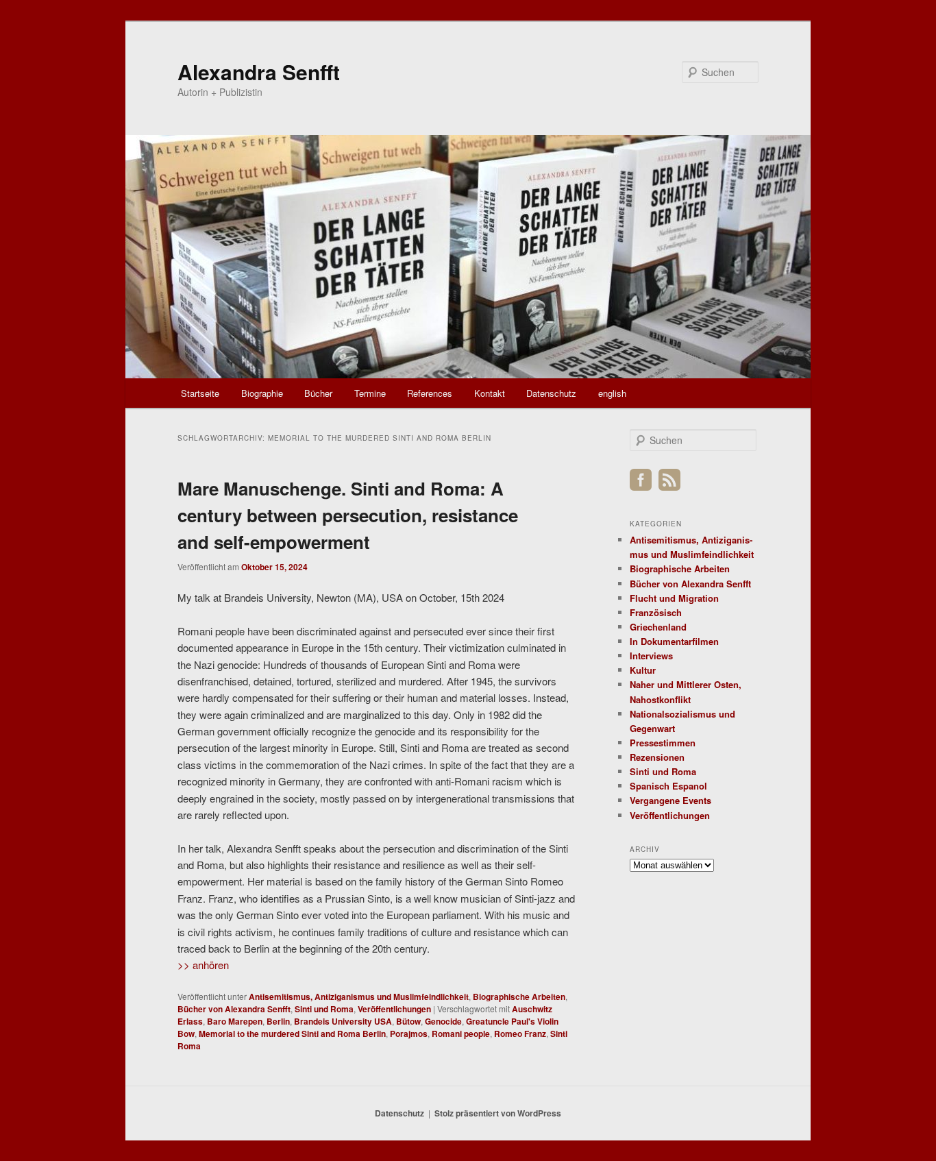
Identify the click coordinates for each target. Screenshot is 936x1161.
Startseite (200, 393)
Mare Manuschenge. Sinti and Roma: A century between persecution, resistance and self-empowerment (347, 515)
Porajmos (409, 1033)
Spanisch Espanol (668, 785)
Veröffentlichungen (394, 1009)
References (429, 393)
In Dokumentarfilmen (674, 641)
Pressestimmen (662, 742)
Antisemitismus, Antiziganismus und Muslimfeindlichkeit (359, 996)
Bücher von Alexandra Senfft (234, 1009)
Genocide (443, 1021)
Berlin (278, 1021)
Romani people (461, 1033)
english (612, 393)
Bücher (318, 393)
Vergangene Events (670, 800)
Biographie (262, 393)
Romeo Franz (520, 1033)
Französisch (656, 612)
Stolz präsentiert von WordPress (497, 1113)
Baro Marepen (234, 1021)
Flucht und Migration (674, 597)
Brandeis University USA (343, 1021)
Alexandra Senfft (258, 71)
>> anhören (203, 964)
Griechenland (658, 626)
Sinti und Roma (324, 1009)
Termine (370, 393)
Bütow (408, 1021)
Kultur (643, 669)
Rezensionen (657, 756)
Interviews (651, 655)
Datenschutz (551, 393)
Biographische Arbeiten (519, 996)
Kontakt (489, 393)
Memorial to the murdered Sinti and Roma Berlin (292, 1033)
